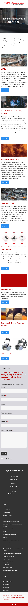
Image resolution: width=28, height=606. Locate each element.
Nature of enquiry (7, 430)
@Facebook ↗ (6, 584)
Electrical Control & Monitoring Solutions (12, 528)
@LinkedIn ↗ (6, 587)
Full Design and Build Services (10, 562)
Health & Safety (6, 509)
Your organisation (6, 413)
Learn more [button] (6, 599)
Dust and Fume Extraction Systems (11, 521)
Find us (4, 576)
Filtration (5, 531)
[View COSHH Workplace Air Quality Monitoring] (14, 102)
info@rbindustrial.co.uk (14, 494)
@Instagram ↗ (6, 590)
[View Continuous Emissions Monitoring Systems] (14, 314)
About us (5, 507)
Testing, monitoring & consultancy (11, 570)
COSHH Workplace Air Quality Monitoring (12, 553)
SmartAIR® (5, 537)
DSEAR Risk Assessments (9, 556)
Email (3, 396)
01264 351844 (14, 479)
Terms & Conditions (7, 581)
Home (4, 504)
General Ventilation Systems (9, 534)
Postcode (4, 421)
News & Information (7, 515)
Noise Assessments (7, 567)
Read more (5, 90)
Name (3, 387)
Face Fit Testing (6, 559)
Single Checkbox (9, 459)
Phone (3, 404)
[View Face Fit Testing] (14, 344)
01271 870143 (14, 486)
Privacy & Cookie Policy (8, 579)
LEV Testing (6, 564)
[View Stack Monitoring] (14, 280)
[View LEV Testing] (14, 60)
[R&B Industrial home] (14, 3)
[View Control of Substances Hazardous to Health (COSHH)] (14, 238)
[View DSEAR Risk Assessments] (14, 150)
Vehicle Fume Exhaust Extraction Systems (12, 540)
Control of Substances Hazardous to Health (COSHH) (13, 549)
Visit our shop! (6, 542)
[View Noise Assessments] (14, 194)
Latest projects (6, 512)
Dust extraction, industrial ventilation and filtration (12, 525)
